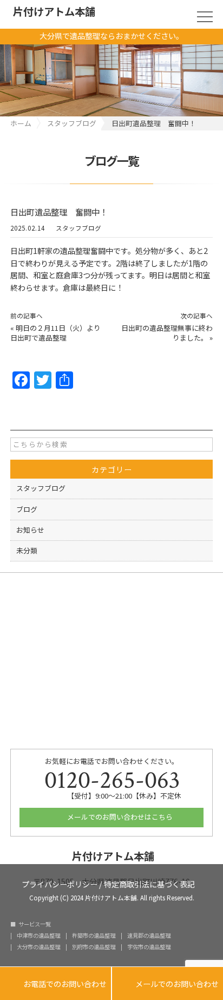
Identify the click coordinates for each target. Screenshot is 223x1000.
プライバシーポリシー (59, 883)
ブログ (26, 509)
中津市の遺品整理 (38, 935)
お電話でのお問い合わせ (55, 984)
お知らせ (30, 530)
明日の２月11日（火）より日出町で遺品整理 (55, 333)
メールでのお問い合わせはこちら (119, 817)
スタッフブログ (78, 228)
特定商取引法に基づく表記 (149, 883)
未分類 (26, 550)
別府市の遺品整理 (93, 947)
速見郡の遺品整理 (148, 935)
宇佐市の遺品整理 (148, 947)
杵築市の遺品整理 (93, 935)
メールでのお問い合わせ (167, 984)
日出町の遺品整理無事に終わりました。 (167, 333)
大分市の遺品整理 (38, 947)
